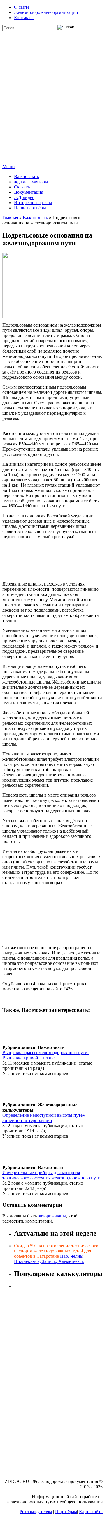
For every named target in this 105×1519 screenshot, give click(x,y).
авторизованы (52, 1215)
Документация (28, 192)
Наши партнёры (30, 207)
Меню (8, 166)
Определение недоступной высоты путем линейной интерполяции (43, 1118)
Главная (10, 217)
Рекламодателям (36, 1511)
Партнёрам (66, 1511)
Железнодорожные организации (46, 12)
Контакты (24, 17)
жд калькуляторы (31, 181)
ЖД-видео (24, 197)
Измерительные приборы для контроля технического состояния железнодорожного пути (51, 1175)
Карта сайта (91, 1511)
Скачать (22, 186)
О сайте (21, 7)
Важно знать (26, 176)
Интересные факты (33, 202)
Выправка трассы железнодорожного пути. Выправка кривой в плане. (45, 1055)
